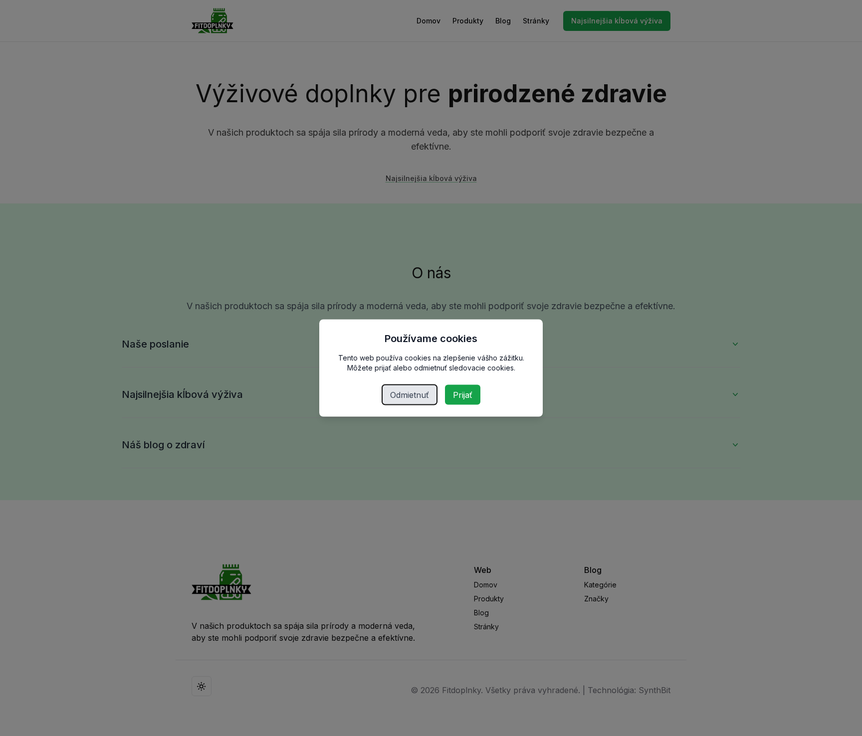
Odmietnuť (409, 395)
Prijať (462, 395)
